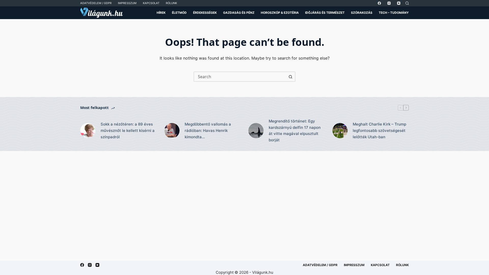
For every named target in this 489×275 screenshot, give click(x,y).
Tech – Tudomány (394, 13)
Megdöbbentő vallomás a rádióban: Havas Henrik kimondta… (208, 130)
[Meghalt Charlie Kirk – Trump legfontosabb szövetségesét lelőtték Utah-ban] (340, 130)
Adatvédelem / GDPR (96, 3)
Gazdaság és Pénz (238, 13)
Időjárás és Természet (325, 13)
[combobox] (240, 77)
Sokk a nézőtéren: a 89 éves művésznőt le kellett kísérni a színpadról (128, 130)
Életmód (179, 13)
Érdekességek (205, 13)
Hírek (161, 13)
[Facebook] (379, 3)
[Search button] (290, 76)
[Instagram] (389, 3)
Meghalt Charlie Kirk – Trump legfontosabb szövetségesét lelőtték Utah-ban (379, 130)
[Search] (407, 3)
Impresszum (127, 3)
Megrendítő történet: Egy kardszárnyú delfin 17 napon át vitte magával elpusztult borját (295, 130)
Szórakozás (361, 13)
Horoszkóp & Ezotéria (280, 13)
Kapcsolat (151, 3)
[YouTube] (398, 3)
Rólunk (171, 3)
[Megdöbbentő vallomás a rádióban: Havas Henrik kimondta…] (172, 130)
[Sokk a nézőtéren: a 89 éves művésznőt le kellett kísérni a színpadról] (88, 130)
